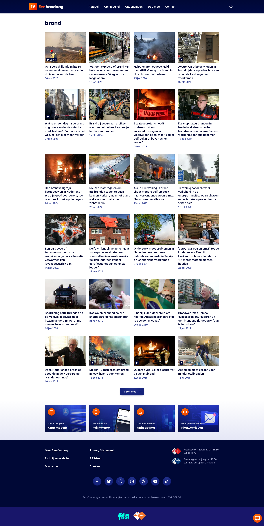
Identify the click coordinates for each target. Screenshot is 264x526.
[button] (132, 391)
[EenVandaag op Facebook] (97, 481)
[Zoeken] (231, 6)
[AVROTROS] (124, 516)
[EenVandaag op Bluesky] (109, 481)
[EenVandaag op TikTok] (167, 481)
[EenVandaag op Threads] (143, 481)
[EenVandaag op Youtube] (155, 481)
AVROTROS (174, 497)
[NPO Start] (139, 516)
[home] (46, 6)
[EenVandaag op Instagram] (132, 481)
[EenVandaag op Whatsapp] (120, 481)
